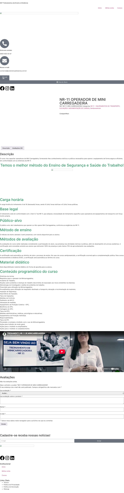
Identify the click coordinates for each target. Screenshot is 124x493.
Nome (2, 407)
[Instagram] (7, 88)
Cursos (119, 8)
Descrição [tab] (6, 148)
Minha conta (109, 8)
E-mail (3, 413)
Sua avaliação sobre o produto (11, 396)
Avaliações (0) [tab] (17, 148)
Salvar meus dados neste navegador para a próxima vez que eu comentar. (27, 420)
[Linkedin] (12, 88)
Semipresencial (95, 108)
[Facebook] (2, 88)
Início (100, 8)
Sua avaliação (5, 390)
